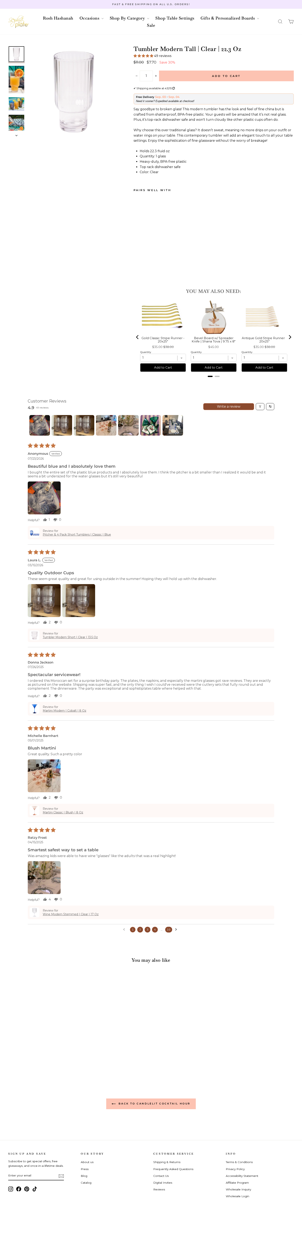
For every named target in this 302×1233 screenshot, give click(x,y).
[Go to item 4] (106, 425)
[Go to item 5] (128, 425)
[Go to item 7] (173, 425)
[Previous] (138, 337)
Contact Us (161, 1175)
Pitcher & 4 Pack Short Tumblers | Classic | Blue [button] (77, 534)
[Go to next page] (177, 930)
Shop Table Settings (174, 18)
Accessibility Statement (242, 1175)
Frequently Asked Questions (173, 1169)
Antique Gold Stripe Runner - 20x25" (264, 339)
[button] (280, 21)
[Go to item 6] (150, 425)
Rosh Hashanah (58, 18)
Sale (151, 25)
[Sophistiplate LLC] (18, 22)
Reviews (159, 1189)
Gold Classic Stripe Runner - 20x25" (163, 339)
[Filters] (260, 406)
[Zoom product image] (74, 92)
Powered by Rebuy (213, 381)
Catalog (86, 1182)
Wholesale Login (237, 1196)
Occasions (90, 18)
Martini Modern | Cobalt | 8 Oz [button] (64, 710)
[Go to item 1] (39, 425)
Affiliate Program (237, 1182)
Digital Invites (162, 1182)
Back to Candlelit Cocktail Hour (153, 1103)
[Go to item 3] (84, 425)
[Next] (290, 337)
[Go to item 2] (62, 425)
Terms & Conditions (239, 1162)
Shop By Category (128, 18)
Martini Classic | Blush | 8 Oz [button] (63, 812)
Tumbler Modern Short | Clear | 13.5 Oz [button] (70, 637)
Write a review (228, 406)
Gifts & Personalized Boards (228, 18)
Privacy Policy (235, 1169)
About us (87, 1162)
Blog (84, 1175)
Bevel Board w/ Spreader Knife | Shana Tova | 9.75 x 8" (213, 339)
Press (85, 1169)
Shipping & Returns (166, 1162)
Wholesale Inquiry (238, 1189)
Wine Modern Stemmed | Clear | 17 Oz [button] (71, 914)
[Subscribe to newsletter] (61, 1175)
